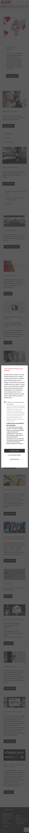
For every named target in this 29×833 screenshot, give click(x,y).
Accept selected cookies (14, 455)
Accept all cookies (14, 450)
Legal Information (14, 459)
